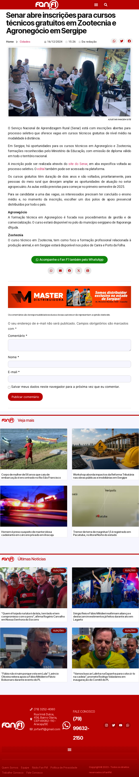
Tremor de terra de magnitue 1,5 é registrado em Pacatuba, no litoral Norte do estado (102, 533)
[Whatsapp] (128, 725)
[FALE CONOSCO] (66, 725)
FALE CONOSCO (84, 711)
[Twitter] (113, 725)
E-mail (14, 372)
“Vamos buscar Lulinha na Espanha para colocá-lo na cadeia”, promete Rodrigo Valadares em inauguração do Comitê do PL (104, 676)
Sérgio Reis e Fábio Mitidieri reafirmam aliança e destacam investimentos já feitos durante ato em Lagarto (103, 616)
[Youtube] (120, 725)
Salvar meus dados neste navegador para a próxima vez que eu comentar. (65, 386)
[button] (96, 5)
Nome (13, 357)
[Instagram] (106, 725)
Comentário (17, 336)
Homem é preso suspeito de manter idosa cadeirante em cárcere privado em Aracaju (27, 533)
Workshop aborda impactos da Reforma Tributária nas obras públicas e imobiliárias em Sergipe (103, 476)
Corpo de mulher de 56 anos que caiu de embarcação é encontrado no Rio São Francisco (31, 476)
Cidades (25, 41)
